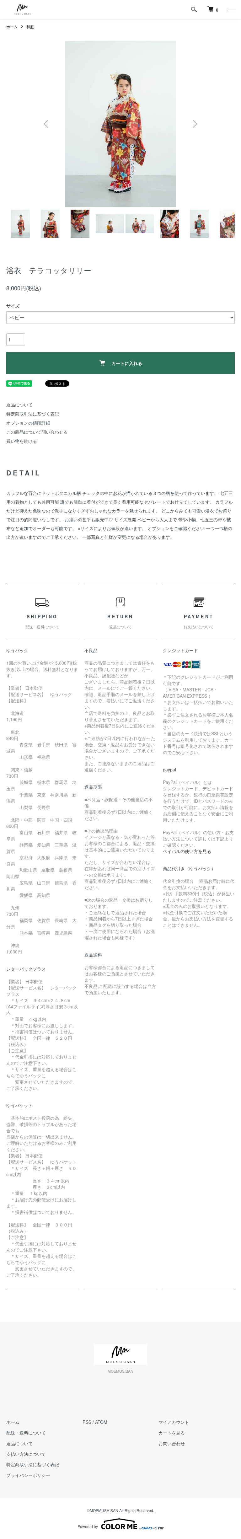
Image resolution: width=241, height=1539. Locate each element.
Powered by (88, 1526)
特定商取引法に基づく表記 (32, 413)
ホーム (12, 26)
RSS (87, 1422)
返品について (19, 404)
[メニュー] (231, 9)
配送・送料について (26, 1432)
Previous (46, 124)
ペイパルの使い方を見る (187, 851)
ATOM (101, 1422)
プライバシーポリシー (28, 1475)
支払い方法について (26, 1454)
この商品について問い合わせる (37, 432)
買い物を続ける (21, 441)
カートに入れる (126, 363)
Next (194, 124)
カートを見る (171, 1432)
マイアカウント (173, 1422)
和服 (30, 26)
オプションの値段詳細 (28, 423)
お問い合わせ (171, 1443)
